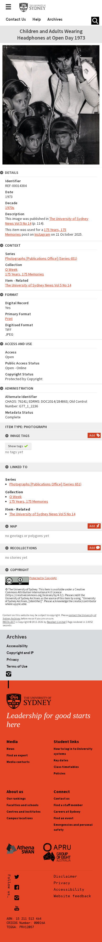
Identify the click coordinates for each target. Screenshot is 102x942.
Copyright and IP (20, 652)
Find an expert (17, 755)
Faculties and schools (22, 805)
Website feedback (72, 896)
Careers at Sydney (67, 811)
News (10, 749)
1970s (9, 207)
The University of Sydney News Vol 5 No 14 (42, 514)
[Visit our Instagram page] (7, 673)
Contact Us (16, 19)
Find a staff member (68, 805)
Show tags (15, 446)
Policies (59, 773)
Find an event (63, 818)
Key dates (61, 760)
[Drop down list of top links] (10, 7)
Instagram (42, 234)
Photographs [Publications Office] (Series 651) (45, 484)
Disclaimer (65, 876)
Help (36, 19)
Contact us (62, 798)
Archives (55, 19)
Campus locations (20, 818)
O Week (15, 496)
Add (92, 435)
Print (9, 318)
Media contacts (18, 762)
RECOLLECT (9, 622)
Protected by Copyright (43, 578)
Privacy (13, 659)
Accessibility (17, 646)
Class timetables (66, 767)
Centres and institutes (24, 811)
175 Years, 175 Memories (28, 501)
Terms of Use (17, 666)
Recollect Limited (56, 622)
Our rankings (16, 798)
